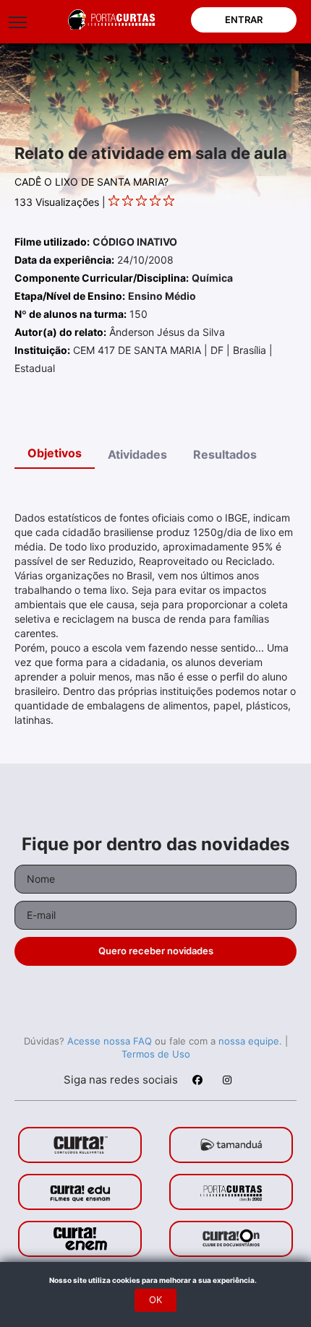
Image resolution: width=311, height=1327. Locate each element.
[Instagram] (226, 1082)
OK (155, 1299)
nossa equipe (248, 1041)
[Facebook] (197, 1082)
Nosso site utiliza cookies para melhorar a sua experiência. (156, 1280)
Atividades (137, 454)
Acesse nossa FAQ (109, 1041)
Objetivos (54, 453)
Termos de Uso (156, 1054)
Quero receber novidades (155, 950)
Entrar (244, 19)
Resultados (225, 454)
